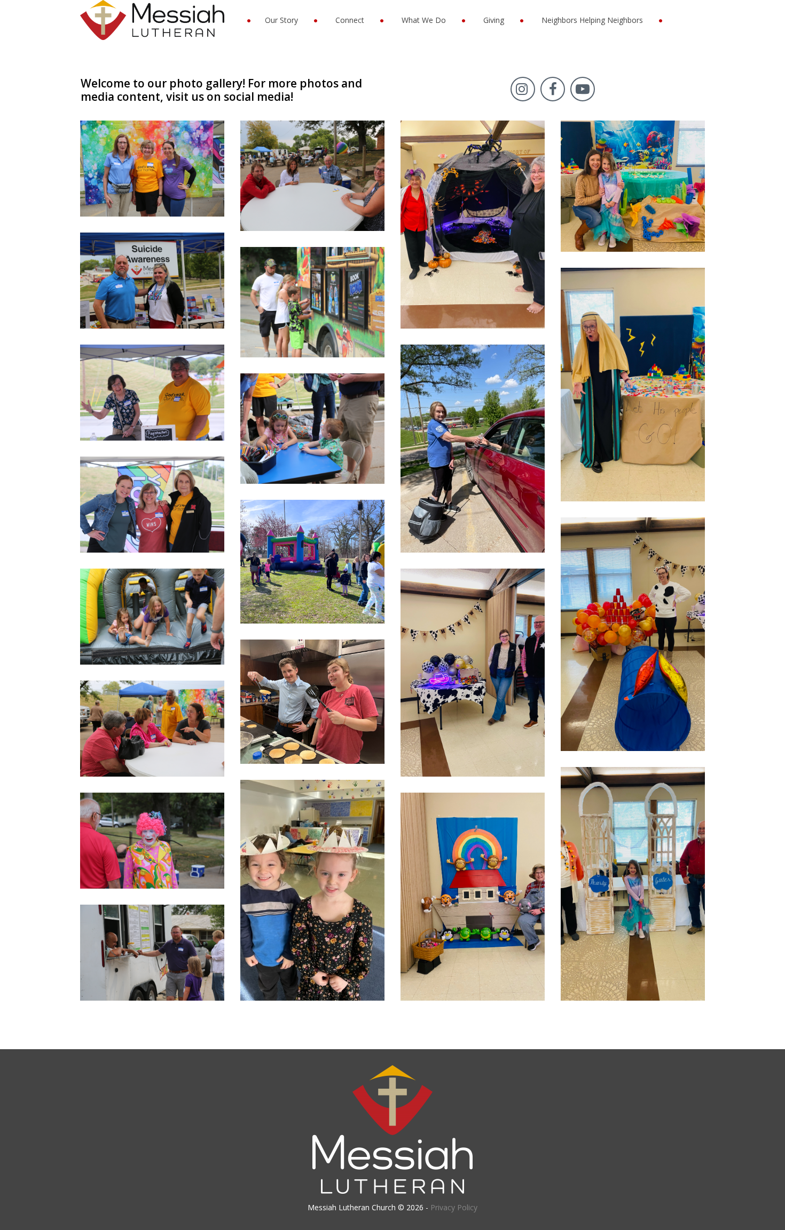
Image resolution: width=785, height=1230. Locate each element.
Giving (493, 20)
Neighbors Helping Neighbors (592, 20)
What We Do (424, 20)
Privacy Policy (453, 1207)
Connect (349, 20)
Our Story (281, 20)
